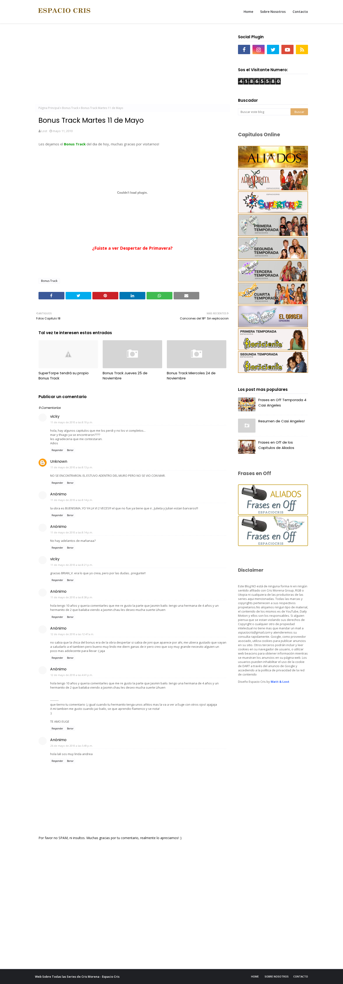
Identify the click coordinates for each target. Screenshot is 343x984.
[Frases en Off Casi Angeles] (273, 545)
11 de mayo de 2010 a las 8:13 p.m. (71, 467)
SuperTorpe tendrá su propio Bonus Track (63, 376)
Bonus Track (70, 108)
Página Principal (49, 108)
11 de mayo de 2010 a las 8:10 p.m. (71, 422)
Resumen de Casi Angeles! (281, 421)
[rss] (302, 49)
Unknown (58, 461)
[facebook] (244, 49)
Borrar (70, 450)
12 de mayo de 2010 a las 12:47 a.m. (72, 634)
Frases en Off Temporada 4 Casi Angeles (282, 402)
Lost (44, 131)
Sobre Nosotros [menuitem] (273, 11)
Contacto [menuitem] (300, 11)
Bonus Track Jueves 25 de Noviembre (125, 376)
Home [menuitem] (248, 11)
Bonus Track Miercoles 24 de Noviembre (191, 376)
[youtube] (287, 49)
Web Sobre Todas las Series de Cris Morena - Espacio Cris (77, 976)
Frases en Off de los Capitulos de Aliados (276, 445)
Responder (57, 450)
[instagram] (258, 49)
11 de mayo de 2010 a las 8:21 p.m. (71, 565)
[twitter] (273, 49)
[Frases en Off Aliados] (273, 513)
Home (255, 976)
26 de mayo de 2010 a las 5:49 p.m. (71, 745)
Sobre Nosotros (277, 976)
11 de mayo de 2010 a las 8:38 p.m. (71, 597)
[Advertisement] (132, 65)
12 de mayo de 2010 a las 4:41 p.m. (71, 675)
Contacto (300, 976)
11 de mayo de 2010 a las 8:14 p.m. (71, 500)
